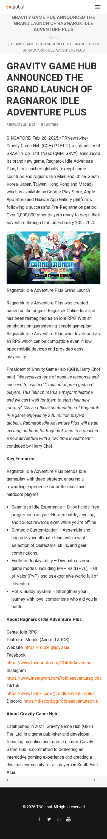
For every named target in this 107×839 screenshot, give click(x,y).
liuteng (52, 124)
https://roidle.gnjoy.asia (47, 647)
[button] (97, 7)
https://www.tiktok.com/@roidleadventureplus (51, 693)
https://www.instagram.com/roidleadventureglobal (55, 678)
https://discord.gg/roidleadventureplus (61, 701)
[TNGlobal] (15, 7)
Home (53, 38)
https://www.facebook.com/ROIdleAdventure (50, 662)
